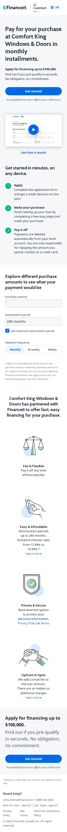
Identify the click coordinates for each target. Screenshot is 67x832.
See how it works (33, 152)
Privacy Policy (27, 623)
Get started (33, 91)
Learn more (33, 554)
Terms (45, 623)
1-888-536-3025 (44, 800)
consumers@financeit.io (18, 800)
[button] (33, 130)
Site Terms (24, 813)
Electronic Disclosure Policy (47, 813)
